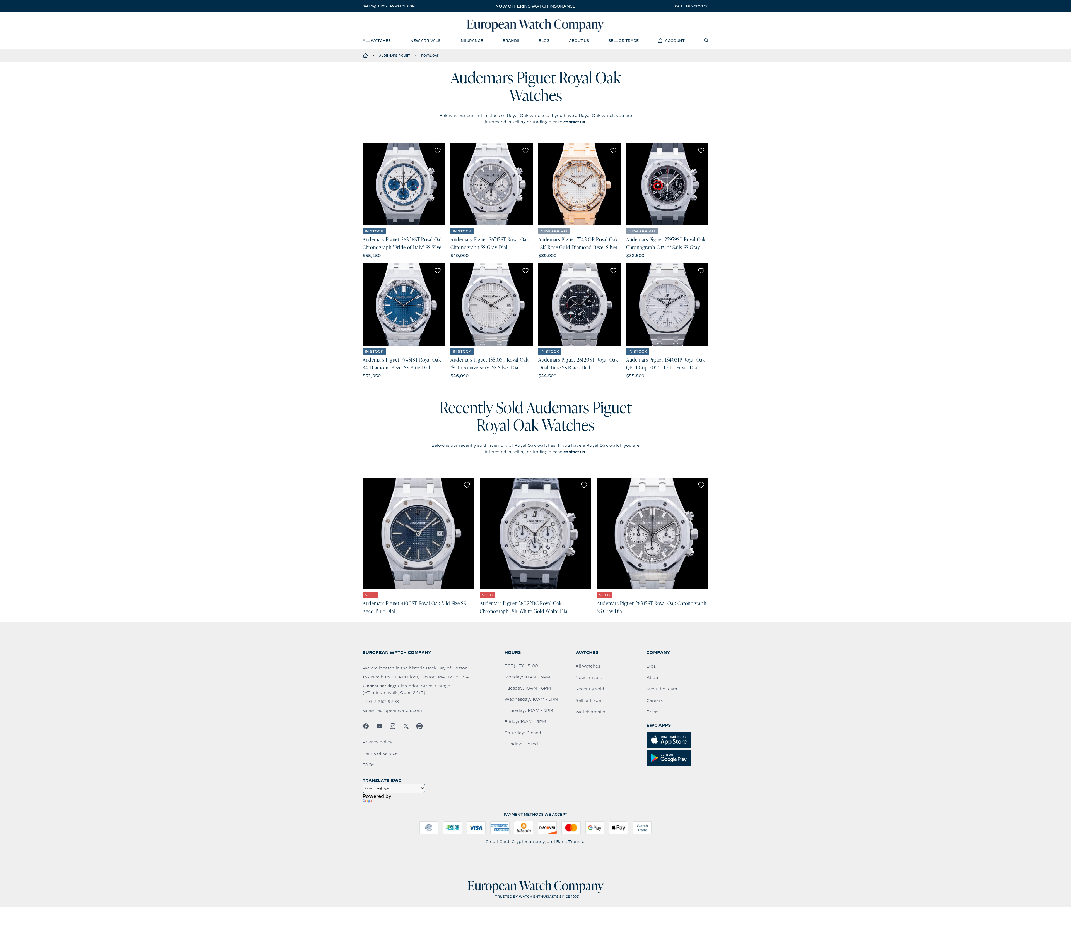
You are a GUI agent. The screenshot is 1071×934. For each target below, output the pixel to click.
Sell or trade (588, 700)
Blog (651, 666)
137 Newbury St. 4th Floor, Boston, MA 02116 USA (416, 677)
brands (511, 40)
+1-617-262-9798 (381, 701)
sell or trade (623, 40)
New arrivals (588, 677)
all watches (377, 40)
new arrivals (425, 40)
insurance (471, 40)
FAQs (368, 765)
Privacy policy (377, 742)
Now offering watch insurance (535, 6)
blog (544, 40)
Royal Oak (430, 55)
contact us (574, 122)
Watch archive (590, 712)
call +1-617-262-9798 (691, 6)
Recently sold (589, 689)
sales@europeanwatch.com (388, 6)
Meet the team (662, 689)
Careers (655, 700)
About (653, 677)
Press (652, 712)
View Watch (404, 184)
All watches (587, 666)
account (675, 40)
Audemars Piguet (394, 55)
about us (579, 40)
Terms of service (380, 753)
